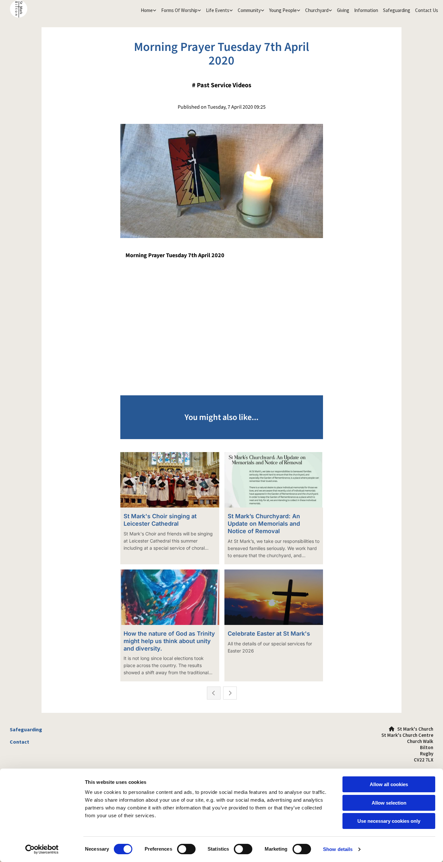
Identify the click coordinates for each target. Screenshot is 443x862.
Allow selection (389, 803)
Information (366, 10)
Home (147, 10)
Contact (19, 741)
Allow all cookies (389, 784)
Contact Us (426, 10)
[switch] (186, 849)
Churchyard (317, 10)
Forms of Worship (179, 10)
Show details (338, 849)
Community (249, 10)
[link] (148, 10)
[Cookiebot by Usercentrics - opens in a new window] (42, 849)
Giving (343, 10)
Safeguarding (396, 10)
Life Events (217, 10)
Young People (283, 10)
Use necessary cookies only (388, 821)
